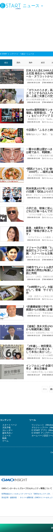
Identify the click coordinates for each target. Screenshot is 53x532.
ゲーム (5, 441)
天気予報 (6, 427)
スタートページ (9, 425)
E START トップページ (9, 54)
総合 (23, 54)
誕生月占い (7, 433)
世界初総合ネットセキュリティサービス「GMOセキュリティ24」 (26, 494)
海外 (30, 63)
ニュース (30, 54)
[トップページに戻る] (11, 6)
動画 (4, 438)
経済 (43, 63)
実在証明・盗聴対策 (9, 497)
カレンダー (7, 430)
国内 (18, 63)
